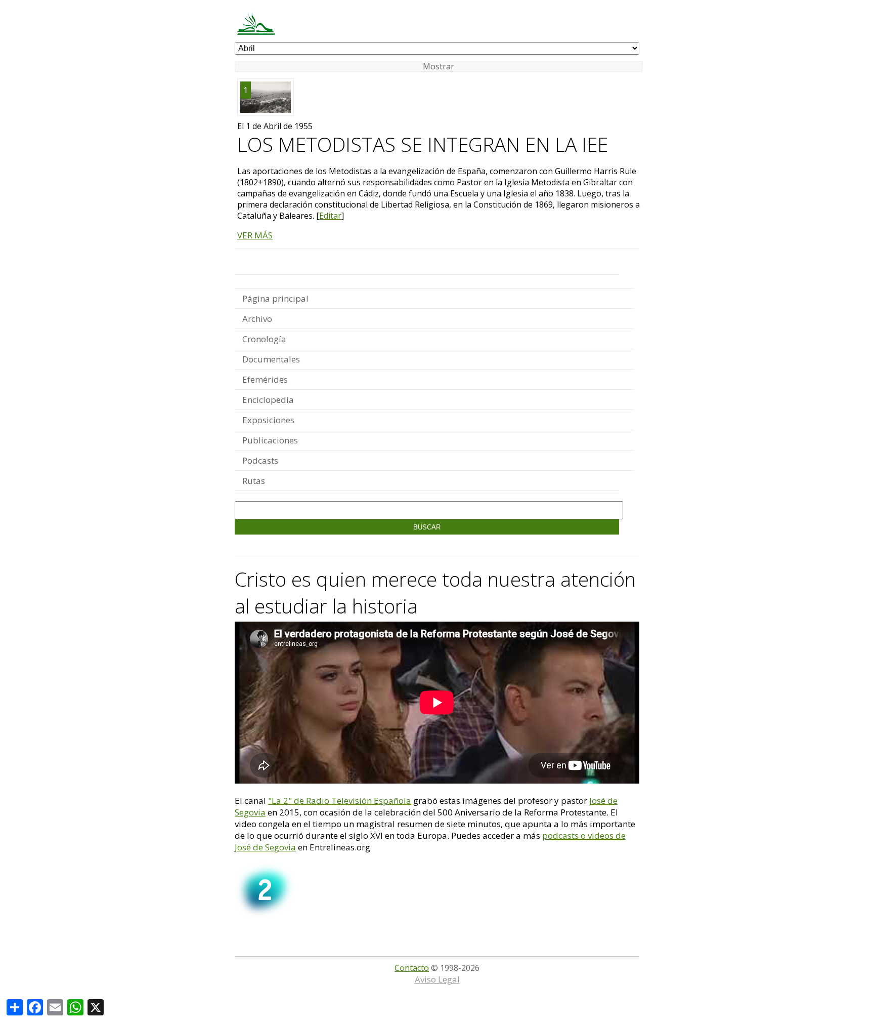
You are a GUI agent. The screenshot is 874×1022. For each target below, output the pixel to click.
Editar (330, 215)
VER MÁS (255, 235)
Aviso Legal (437, 979)
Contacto (412, 967)
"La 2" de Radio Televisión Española (339, 800)
